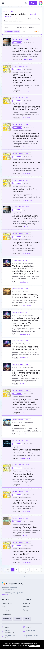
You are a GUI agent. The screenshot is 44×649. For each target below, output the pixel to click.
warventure (17, 536)
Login (33, 3)
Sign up (25, 610)
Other (24, 31)
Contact (26, 619)
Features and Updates (12, 31)
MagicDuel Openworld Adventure (21, 72)
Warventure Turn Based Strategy (21, 524)
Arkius (16, 282)
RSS (37, 31)
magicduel (17, 91)
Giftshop (26, 607)
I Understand (34, 646)
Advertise (18, 619)
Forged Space (16, 447)
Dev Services (6, 610)
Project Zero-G (16, 45)
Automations (7, 619)
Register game (7, 603)
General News (21, 27)
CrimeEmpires (18, 434)
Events (31, 27)
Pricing (4, 607)
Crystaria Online (28, 263)
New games (27, 603)
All (13, 27)
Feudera (25, 291)
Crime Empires (28, 422)
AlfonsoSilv (17, 305)
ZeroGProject (18, 59)
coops (16, 458)
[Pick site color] (40, 3)
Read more (28, 59)
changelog (5, 594)
